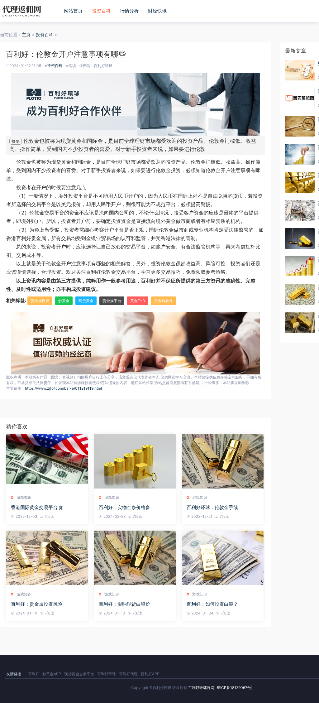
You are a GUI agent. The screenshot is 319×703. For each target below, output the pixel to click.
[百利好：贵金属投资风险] (47, 559)
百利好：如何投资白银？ (212, 604)
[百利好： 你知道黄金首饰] (300, 238)
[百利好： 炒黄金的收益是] (300, 182)
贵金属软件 (163, 300)
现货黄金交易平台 (79, 674)
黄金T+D (137, 300)
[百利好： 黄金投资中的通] (300, 322)
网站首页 (73, 11)
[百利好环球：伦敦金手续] (223, 462)
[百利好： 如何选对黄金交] (300, 154)
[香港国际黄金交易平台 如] (47, 462)
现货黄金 (86, 300)
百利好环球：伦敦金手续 (212, 507)
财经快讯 (157, 11)
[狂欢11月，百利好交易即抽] (300, 70)
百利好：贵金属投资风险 (36, 604)
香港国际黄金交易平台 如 (37, 507)
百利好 (33, 674)
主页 (26, 34)
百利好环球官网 (201, 687)
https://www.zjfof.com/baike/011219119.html (63, 388)
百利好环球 (106, 674)
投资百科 (101, 11)
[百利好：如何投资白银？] (223, 559)
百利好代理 (128, 674)
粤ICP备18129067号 (234, 687)
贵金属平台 (111, 300)
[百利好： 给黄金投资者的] (300, 266)
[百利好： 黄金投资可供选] (300, 210)
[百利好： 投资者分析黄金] (300, 294)
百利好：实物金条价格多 (124, 507)
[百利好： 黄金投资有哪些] (300, 126)
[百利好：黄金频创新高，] (300, 98)
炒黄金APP (51, 674)
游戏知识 (24, 497)
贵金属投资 (40, 300)
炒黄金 (63, 300)
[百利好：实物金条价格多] (135, 462)
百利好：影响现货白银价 (124, 604)
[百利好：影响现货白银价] (135, 559)
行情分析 (129, 11)
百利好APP (150, 674)
